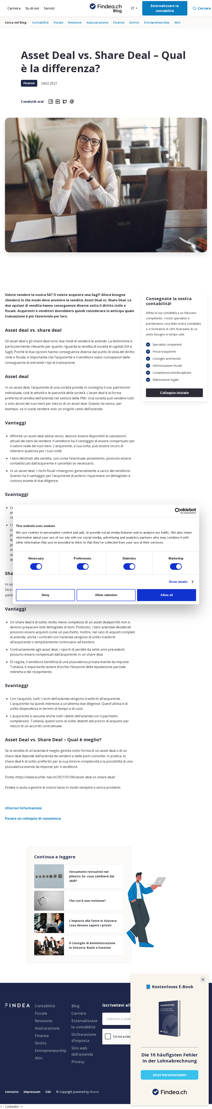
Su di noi (32, 8)
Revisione (75, 22)
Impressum (32, 1092)
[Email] (71, 101)
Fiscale (58, 22)
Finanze (118, 22)
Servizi (49, 8)
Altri (177, 22)
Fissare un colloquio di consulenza (33, 818)
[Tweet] (64, 101)
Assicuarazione (97, 22)
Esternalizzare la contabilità (84, 1023)
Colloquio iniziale (174, 392)
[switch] (83, 566)
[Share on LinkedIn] (57, 101)
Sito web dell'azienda (82, 1051)
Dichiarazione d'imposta (83, 1037)
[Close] (203, 979)
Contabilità (40, 22)
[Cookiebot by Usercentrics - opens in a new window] (178, 511)
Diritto (134, 22)
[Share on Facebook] (50, 101)
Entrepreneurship (156, 22)
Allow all (166, 595)
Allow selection (106, 595)
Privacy (77, 1061)
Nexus (94, 1092)
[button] (133, 8)
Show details (178, 581)
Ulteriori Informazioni (23, 808)
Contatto (12, 1092)
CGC (48, 1092)
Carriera (13, 8)
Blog (75, 1005)
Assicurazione (47, 1028)
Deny (45, 595)
